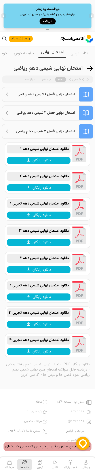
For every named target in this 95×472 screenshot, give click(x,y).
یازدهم (46, 79)
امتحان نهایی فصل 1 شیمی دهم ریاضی (46, 94)
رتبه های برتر (34, 411)
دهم (60, 79)
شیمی (76, 79)
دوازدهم (30, 79)
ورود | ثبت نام (20, 38)
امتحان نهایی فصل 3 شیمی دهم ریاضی (45, 131)
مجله (39, 402)
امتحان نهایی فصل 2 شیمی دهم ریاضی (46, 113)
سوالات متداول (33, 421)
